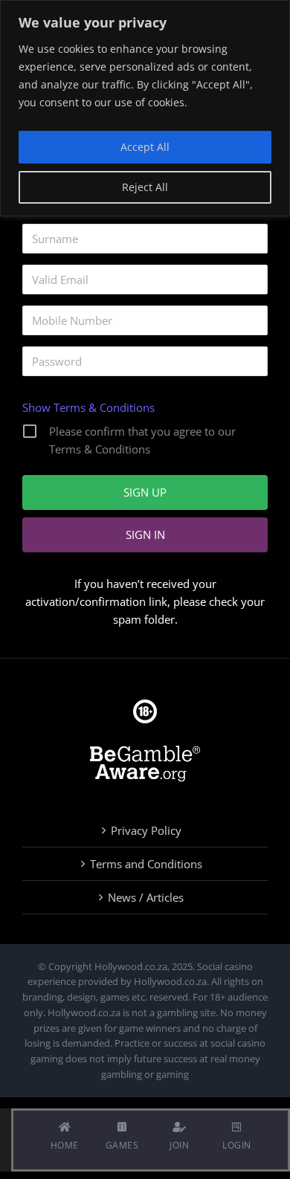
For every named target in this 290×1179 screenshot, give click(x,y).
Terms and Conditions (146, 863)
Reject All (145, 187)
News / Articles (146, 897)
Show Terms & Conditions (88, 407)
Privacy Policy (146, 830)
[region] (145, 108)
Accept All (145, 147)
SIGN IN (145, 534)
